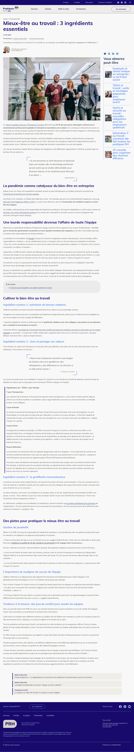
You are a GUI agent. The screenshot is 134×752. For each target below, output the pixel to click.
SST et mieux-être (14, 19)
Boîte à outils (63, 9)
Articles (48, 9)
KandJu (31, 239)
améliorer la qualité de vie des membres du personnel (33, 543)
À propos (26, 715)
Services (34, 9)
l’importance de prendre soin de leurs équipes (21, 194)
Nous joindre (89, 2)
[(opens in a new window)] (118, 2)
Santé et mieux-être (20, 38)
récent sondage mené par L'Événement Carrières (25, 125)
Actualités (77, 2)
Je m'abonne (37, 707)
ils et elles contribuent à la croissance (80, 503)
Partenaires (81, 9)
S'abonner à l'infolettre (105, 2)
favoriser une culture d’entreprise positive (19, 213)
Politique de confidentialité (112, 745)
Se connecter (121, 9)
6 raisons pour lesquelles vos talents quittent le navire (31, 288)
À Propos (66, 2)
